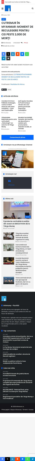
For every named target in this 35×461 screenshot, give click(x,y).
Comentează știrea (17, 137)
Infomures (11, 185)
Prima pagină (5, 409)
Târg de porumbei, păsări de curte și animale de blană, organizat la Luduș (22, 236)
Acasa (5, 15)
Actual (9, 89)
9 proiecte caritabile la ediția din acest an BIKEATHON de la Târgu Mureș (16, 223)
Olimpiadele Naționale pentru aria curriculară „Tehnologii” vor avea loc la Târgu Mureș (9, 122)
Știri (9, 15)
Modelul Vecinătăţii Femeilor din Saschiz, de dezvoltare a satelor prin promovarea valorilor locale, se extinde (25, 123)
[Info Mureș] (8, 8)
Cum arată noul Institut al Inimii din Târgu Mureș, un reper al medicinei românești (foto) (23, 249)
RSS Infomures (7, 42)
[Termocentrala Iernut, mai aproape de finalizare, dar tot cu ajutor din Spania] (8, 280)
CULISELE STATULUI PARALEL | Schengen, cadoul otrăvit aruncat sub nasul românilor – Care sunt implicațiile (8, 105)
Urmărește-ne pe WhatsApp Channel (17, 148)
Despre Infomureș (15, 409)
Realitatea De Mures (17, 84)
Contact (31, 409)
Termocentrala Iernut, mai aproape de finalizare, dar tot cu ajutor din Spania (23, 281)
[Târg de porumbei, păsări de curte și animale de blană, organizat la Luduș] (8, 236)
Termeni (25, 409)
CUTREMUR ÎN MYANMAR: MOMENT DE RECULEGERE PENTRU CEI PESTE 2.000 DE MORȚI (16, 77)
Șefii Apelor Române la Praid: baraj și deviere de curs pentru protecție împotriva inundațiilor (25, 105)
